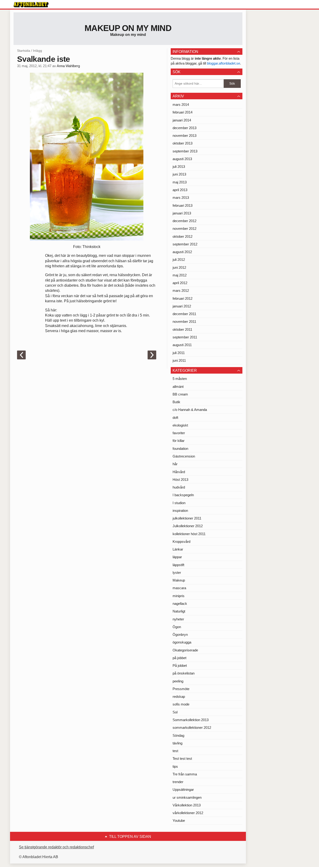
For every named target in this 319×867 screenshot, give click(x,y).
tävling (177, 743)
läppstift (178, 565)
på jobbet (179, 658)
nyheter (178, 619)
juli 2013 (179, 167)
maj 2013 (180, 182)
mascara (179, 588)
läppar (177, 557)
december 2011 (184, 314)
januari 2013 (182, 213)
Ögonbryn (180, 634)
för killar (178, 441)
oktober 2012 (182, 236)
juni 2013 (179, 174)
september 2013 (185, 151)
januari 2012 (182, 306)
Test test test (182, 758)
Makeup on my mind (128, 28)
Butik (176, 402)
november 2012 (184, 229)
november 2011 (184, 321)
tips (175, 766)
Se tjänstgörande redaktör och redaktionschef (56, 847)
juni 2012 (179, 267)
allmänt (178, 387)
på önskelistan (184, 673)
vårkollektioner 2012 (188, 813)
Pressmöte (181, 689)
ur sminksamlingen (187, 797)
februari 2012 (182, 298)
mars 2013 (181, 198)
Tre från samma (185, 774)
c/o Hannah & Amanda (190, 410)
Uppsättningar (183, 789)
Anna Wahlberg (68, 66)
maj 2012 (180, 275)
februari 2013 (182, 205)
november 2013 (184, 136)
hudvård (179, 487)
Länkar (178, 549)
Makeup (179, 580)
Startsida (23, 50)
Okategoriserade (185, 650)
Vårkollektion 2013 (187, 805)
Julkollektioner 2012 (188, 526)
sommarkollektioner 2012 (192, 727)
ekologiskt (180, 425)
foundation (180, 449)
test (175, 751)
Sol (175, 712)
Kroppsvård (181, 542)
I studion (179, 503)
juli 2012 (179, 259)
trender (178, 782)
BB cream (180, 394)
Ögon (177, 627)
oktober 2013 (182, 143)
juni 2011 (179, 360)
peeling (178, 681)
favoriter (179, 433)
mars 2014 (181, 105)
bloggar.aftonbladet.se (223, 63)
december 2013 (184, 128)
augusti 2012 (182, 252)
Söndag (178, 735)
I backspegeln (183, 495)
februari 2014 (182, 112)
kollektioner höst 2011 (189, 534)
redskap (179, 696)
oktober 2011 (182, 329)
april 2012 (180, 283)
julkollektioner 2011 (187, 518)
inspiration (180, 511)
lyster (177, 573)
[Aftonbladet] (31, 4)
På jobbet (180, 665)
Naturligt (179, 611)
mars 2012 (181, 290)
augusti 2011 (182, 345)
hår (175, 464)
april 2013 (180, 190)
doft (175, 418)
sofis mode (181, 704)
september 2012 (185, 244)
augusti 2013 (182, 159)
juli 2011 (179, 353)
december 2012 (184, 221)
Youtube (179, 820)
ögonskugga (182, 642)
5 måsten (180, 379)
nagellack (180, 604)
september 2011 (185, 337)
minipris (178, 596)
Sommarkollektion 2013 (191, 720)
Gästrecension (184, 456)
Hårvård (179, 472)
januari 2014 (182, 120)
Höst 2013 (180, 480)
